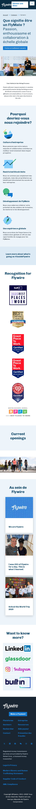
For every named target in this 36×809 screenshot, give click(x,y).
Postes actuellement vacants (15, 48)
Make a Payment (18, 714)
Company (14, 15)
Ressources (23, 725)
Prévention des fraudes (25, 734)
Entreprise (23, 720)
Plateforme (8, 720)
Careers (23, 15)
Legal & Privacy (10, 765)
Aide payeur (23, 729)
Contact (6, 733)
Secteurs (7, 725)
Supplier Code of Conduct (14, 779)
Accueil (5, 15)
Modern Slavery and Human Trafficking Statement (15, 772)
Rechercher (8, 729)
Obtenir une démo (17, 4)
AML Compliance (10, 784)
